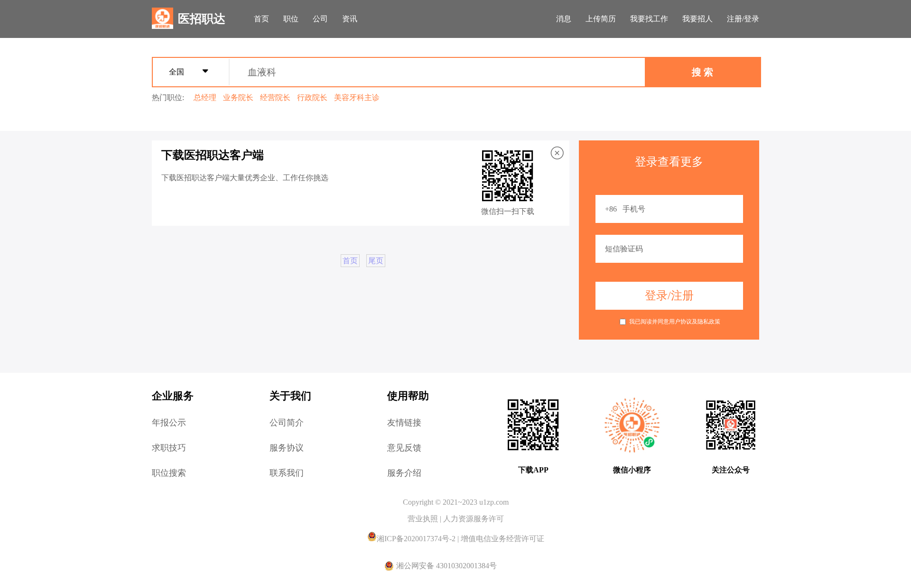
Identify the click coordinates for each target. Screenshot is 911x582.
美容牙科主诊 (357, 97)
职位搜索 (169, 473)
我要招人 (697, 19)
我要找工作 (649, 19)
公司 (320, 19)
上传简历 (601, 19)
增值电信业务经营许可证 (502, 539)
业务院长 (238, 97)
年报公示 (169, 422)
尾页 (375, 261)
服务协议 (287, 448)
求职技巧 (169, 448)
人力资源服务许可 (473, 519)
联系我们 (287, 473)
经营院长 (275, 97)
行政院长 (312, 97)
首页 (261, 19)
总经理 (205, 97)
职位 (290, 19)
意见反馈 (404, 448)
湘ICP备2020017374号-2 (417, 539)
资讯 (349, 19)
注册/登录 (743, 19)
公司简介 (287, 422)
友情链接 (404, 422)
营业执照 (424, 519)
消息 (563, 19)
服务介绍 (404, 473)
